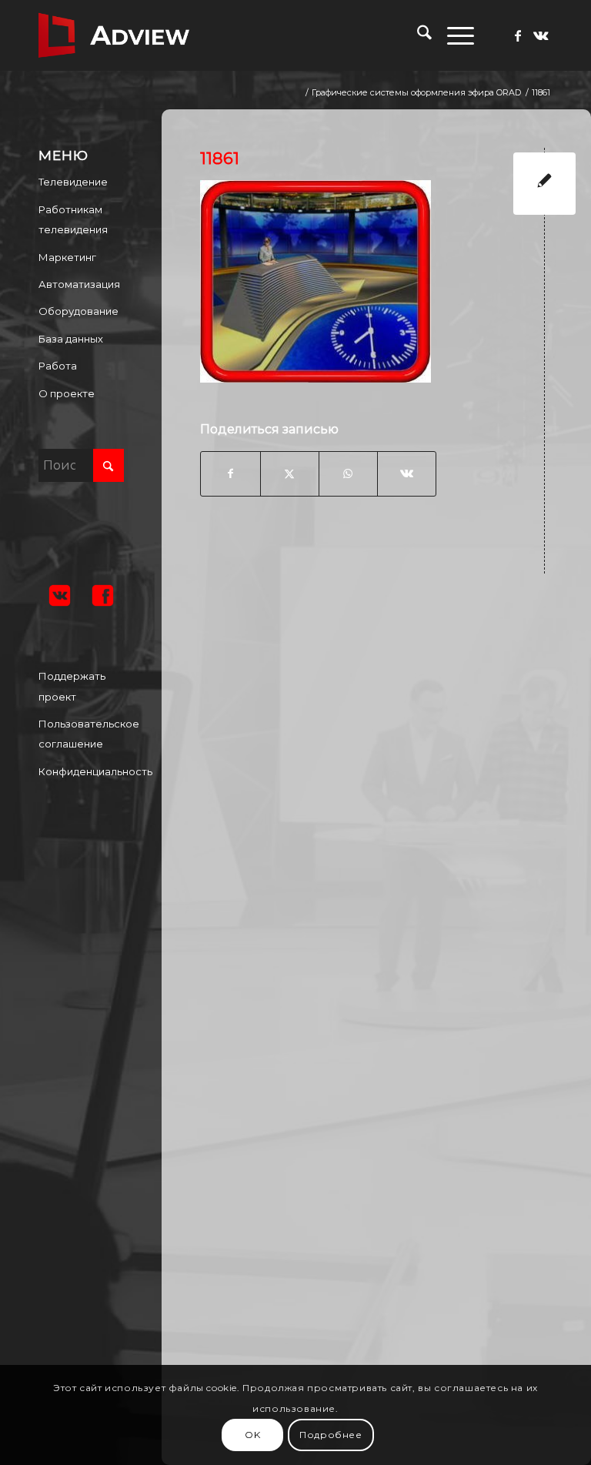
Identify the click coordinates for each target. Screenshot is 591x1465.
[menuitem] (417, 35)
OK (252, 1434)
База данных (70, 339)
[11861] (544, 183)
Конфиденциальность (81, 771)
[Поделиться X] (290, 473)
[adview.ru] (113, 35)
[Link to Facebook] (517, 35)
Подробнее (330, 1434)
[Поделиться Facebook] (230, 473)
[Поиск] (417, 35)
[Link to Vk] (541, 35)
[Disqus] (388, 786)
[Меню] (453, 35)
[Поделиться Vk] (407, 473)
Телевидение (73, 182)
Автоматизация (79, 284)
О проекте (66, 393)
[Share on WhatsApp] (348, 473)
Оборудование (78, 311)
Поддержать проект (71, 686)
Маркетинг (67, 257)
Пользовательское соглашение (81, 733)
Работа (57, 366)
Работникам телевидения (73, 219)
